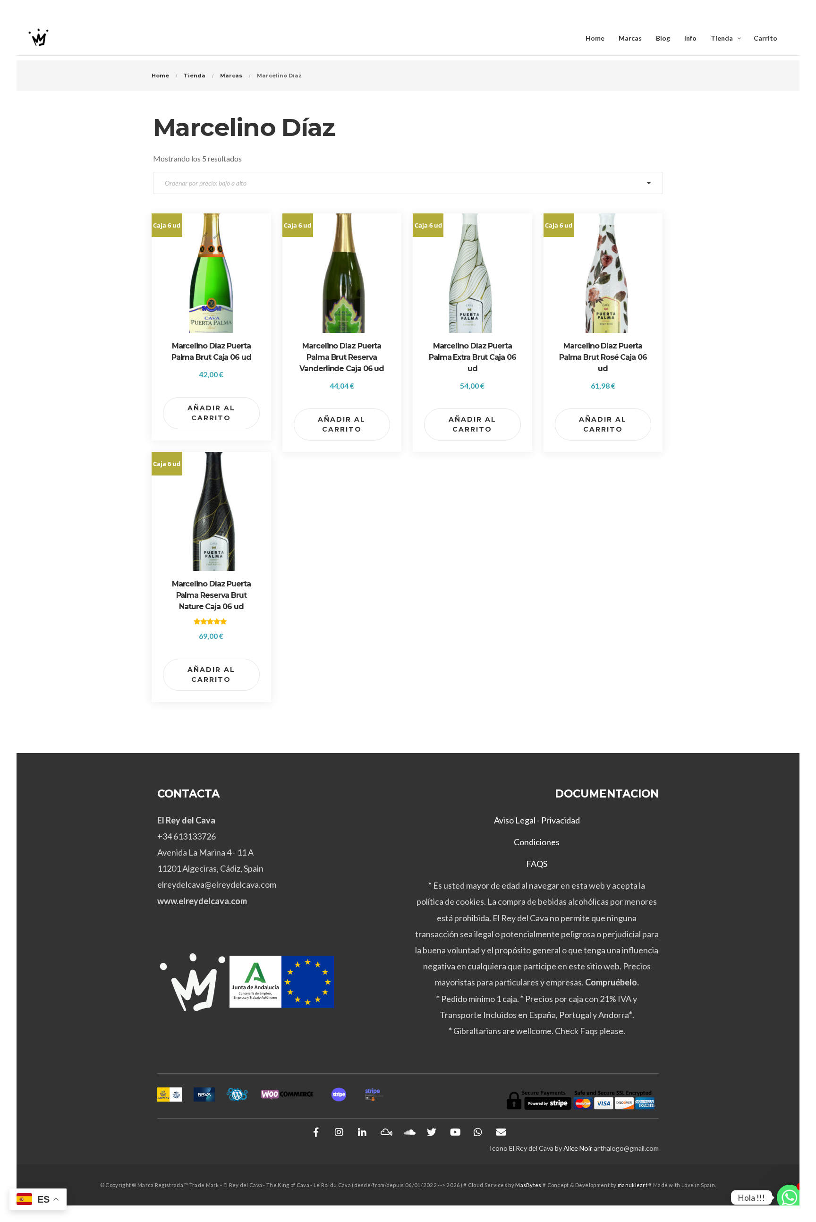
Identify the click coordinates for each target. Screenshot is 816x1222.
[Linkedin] (362, 1132)
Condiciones (537, 842)
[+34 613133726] (477, 1132)
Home (160, 75)
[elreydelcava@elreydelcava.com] (501, 1132)
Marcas (231, 75)
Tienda (194, 75)
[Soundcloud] (408, 1132)
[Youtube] (454, 1132)
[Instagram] (339, 1132)
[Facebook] (315, 1132)
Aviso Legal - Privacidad (537, 820)
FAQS (536, 863)
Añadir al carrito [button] (211, 413)
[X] (431, 1132)
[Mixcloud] (385, 1132)
